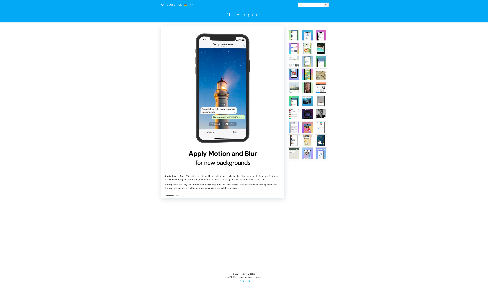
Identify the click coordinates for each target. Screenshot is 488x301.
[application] (223, 101)
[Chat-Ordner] (294, 141)
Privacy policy (244, 280)
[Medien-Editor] (294, 88)
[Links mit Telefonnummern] (294, 128)
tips (177, 196)
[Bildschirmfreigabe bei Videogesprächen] (307, 88)
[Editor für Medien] (321, 49)
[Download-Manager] (321, 36)
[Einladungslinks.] (321, 128)
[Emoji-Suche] (307, 115)
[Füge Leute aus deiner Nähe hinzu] (294, 115)
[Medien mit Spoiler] (294, 75)
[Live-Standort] (307, 49)
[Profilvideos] (321, 101)
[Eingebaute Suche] (294, 36)
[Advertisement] (222, 232)
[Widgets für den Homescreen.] (321, 141)
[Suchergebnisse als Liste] (307, 101)
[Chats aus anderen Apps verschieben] (294, 154)
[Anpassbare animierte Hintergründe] (294, 49)
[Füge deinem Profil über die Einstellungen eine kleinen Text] (321, 115)
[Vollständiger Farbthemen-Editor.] (294, 62)
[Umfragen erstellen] (307, 141)
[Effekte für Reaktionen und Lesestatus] (294, 101)
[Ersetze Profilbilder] (307, 128)
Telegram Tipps (173, 4)
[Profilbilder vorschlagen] (307, 154)
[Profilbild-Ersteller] (307, 36)
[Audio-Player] (307, 62)
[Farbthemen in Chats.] (307, 75)
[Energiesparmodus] (321, 62)
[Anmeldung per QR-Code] (321, 88)
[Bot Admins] (321, 154)
